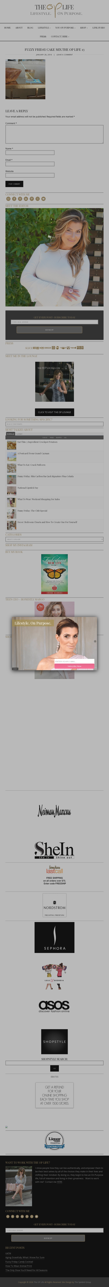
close (15, 669)
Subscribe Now (74, 666)
